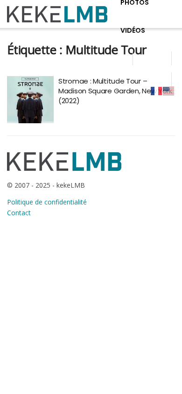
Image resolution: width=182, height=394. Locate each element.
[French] (157, 90)
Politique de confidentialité (47, 201)
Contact (19, 212)
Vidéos (132, 30)
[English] (169, 90)
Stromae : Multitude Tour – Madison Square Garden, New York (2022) (115, 91)
